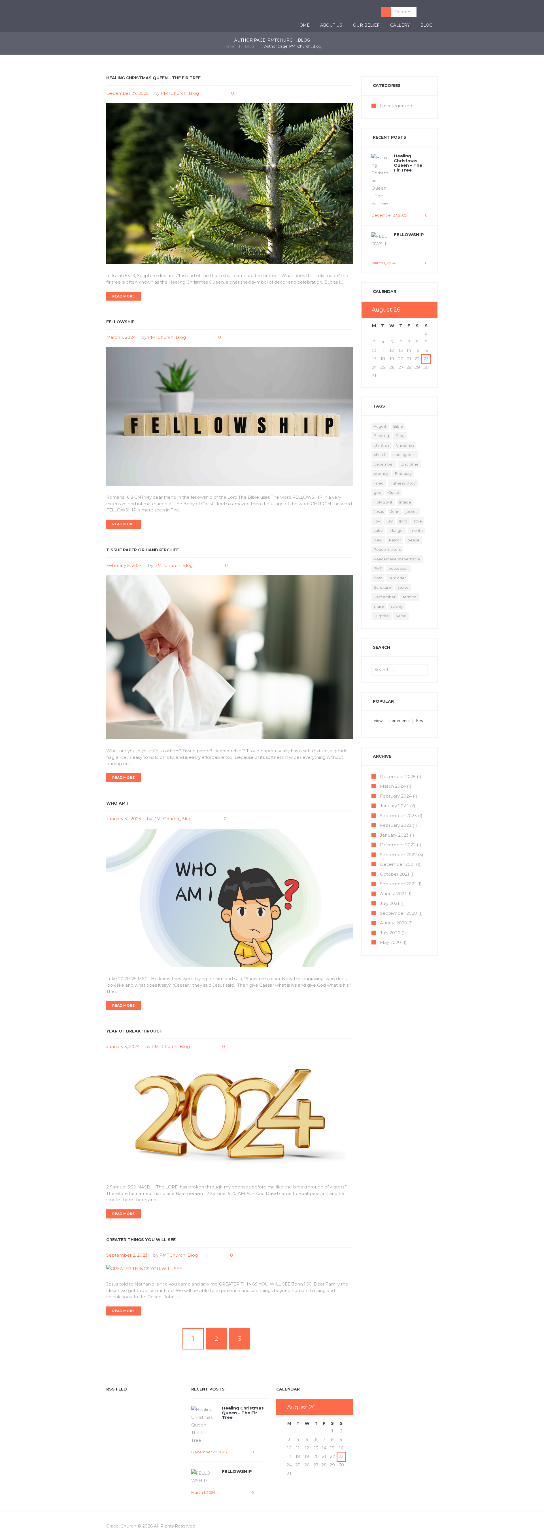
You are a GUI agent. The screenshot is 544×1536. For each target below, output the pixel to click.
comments (399, 720)
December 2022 (398, 844)
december (384, 464)
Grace (393, 492)
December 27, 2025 (127, 93)
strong (397, 606)
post (378, 578)
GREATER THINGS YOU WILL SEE (141, 1239)
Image (405, 502)
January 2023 (394, 835)
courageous (404, 454)
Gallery (400, 25)
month (417, 530)
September (385, 597)
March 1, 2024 (121, 337)
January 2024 (394, 805)
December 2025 (398, 776)
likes (419, 720)
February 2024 (396, 796)
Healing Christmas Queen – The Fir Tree (153, 77)
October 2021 (394, 874)
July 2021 (389, 903)
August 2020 (393, 923)
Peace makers (387, 549)
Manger (397, 530)
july (390, 521)
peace (413, 540)
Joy (377, 521)
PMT (378, 568)
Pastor (395, 540)
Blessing (381, 435)
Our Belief (366, 25)
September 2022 (398, 854)
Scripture (382, 587)
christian (381, 445)
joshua (412, 511)
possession (398, 568)
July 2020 (390, 932)
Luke (378, 530)
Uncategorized (396, 105)
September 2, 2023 (127, 1255)
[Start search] (386, 12)
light (403, 521)
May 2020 (390, 942)
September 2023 (398, 815)
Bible (398, 426)
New (378, 540)
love (418, 521)
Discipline (409, 464)
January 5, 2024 (123, 1046)
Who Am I (117, 803)
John (394, 511)
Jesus (379, 511)
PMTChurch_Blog (180, 93)
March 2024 (393, 786)
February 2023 (395, 825)
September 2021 (398, 883)
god (377, 492)
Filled (379, 483)
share (379, 606)
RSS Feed (116, 1389)
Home (303, 25)
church (380, 454)
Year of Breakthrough (134, 1031)
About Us (331, 25)
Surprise (381, 616)
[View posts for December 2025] (417, 310)
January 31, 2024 (123, 818)
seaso (403, 587)
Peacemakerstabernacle (397, 559)
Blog (426, 25)
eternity (381, 473)
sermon (409, 597)
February (403, 473)
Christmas (405, 445)
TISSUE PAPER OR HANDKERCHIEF (142, 549)
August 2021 (393, 893)
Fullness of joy (403, 483)
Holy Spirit (383, 502)
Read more (123, 296)
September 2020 (398, 913)
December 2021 (397, 864)
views (379, 720)
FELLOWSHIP (120, 321)
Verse (401, 616)
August (380, 426)
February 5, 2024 (124, 565)
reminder (397, 578)
